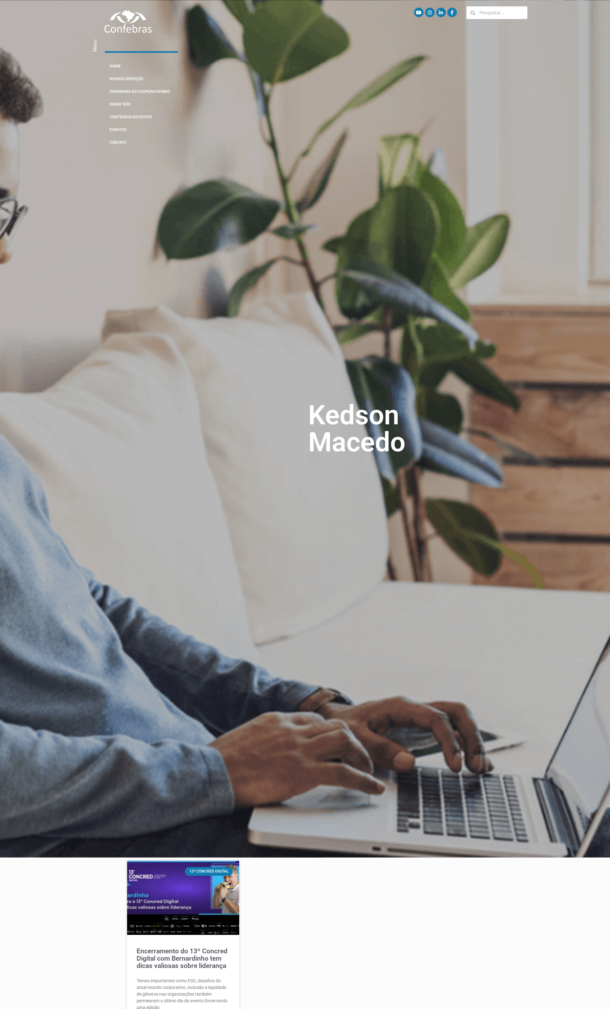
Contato (118, 142)
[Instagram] (430, 12)
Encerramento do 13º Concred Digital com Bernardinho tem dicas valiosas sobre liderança (182, 958)
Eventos (118, 130)
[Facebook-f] (452, 12)
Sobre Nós (120, 104)
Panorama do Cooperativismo (140, 91)
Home (115, 66)
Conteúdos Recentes (131, 117)
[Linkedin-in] (441, 12)
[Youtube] (419, 12)
